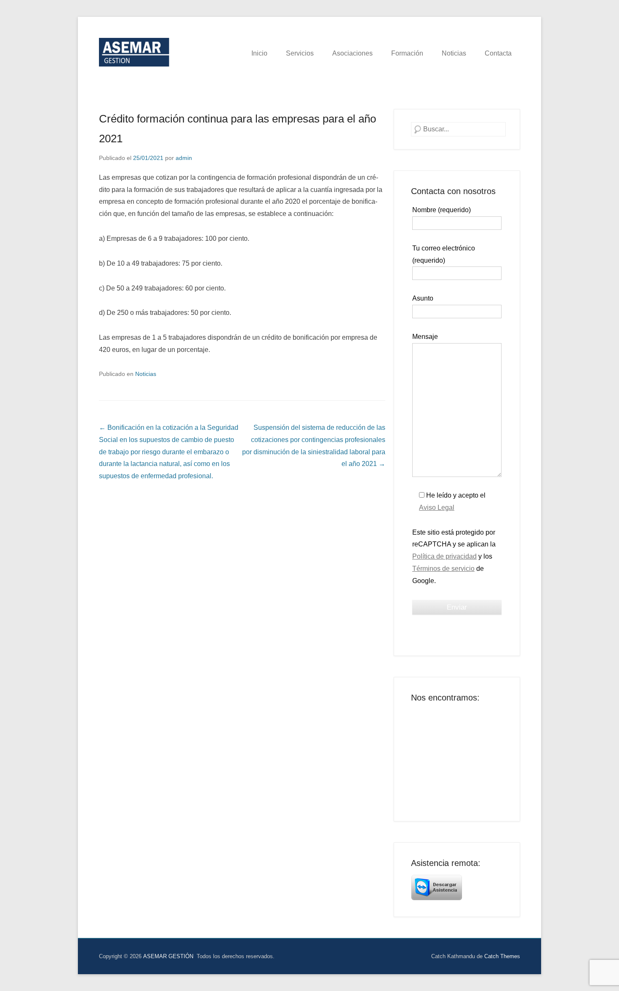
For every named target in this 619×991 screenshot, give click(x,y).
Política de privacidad (444, 556)
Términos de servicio (443, 568)
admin (184, 158)
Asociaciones (352, 53)
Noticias (454, 53)
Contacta (498, 53)
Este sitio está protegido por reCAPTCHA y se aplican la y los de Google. (454, 556)
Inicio (259, 53)
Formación (407, 53)
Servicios (300, 53)
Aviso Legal (436, 507)
